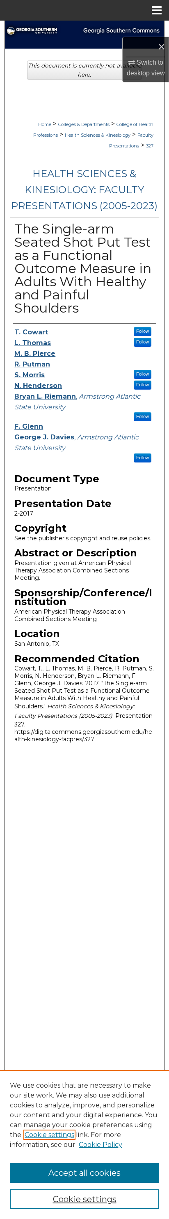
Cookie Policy (100, 1145)
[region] (84, 1144)
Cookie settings (49, 1135)
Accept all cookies (84, 1173)
